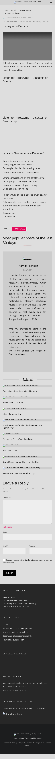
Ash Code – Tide (10, 450)
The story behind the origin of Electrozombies (27, 352)
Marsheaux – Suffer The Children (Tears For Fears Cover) (22, 426)
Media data (28, 743)
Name (6, 532)
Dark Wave (20, 229)
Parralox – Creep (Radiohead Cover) (19, 439)
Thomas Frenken (10, 21)
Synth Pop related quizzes (15, 690)
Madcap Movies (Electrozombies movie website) (25, 683)
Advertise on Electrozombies (15, 632)
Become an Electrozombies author (18, 636)
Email (5, 546)
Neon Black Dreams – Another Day (19, 473)
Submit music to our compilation (17, 628)
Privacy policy (17, 743)
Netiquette (7, 527)
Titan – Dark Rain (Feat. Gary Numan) (20, 391)
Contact (6, 624)
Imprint (6, 743)
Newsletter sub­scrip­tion (13, 639)
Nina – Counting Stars (12, 414)
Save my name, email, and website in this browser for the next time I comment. (27, 561)
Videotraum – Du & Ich (13, 402)
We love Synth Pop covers (14, 686)
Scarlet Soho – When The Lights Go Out (21, 462)
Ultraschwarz (39, 708)
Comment (7, 497)
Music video (25, 21)
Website (33, 546)
